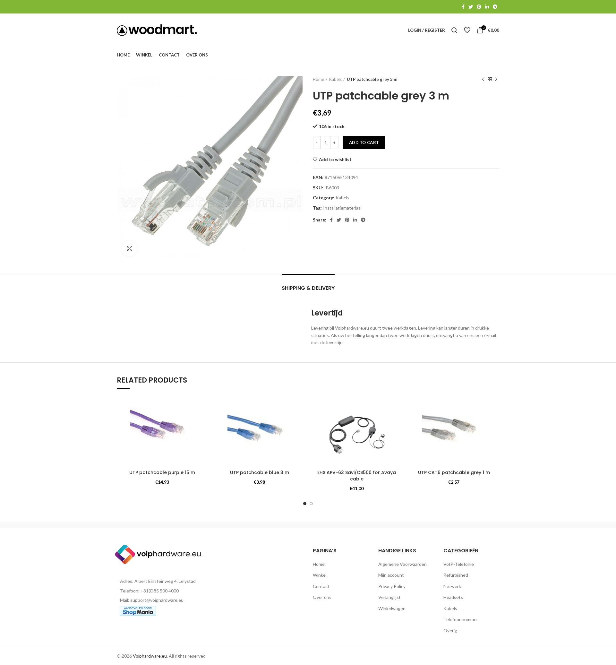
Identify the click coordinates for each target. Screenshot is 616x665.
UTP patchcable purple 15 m (162, 472)
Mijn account (391, 575)
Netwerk (452, 586)
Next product (496, 79)
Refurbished (455, 575)
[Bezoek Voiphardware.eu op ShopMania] (138, 610)
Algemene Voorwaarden (402, 564)
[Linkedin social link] (487, 7)
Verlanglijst (389, 597)
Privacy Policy (392, 586)
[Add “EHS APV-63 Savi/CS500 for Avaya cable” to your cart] (397, 420)
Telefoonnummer (460, 619)
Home (318, 79)
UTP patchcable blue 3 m (259, 472)
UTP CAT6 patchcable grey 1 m (454, 472)
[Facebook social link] (463, 7)
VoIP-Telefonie (458, 564)
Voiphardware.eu (150, 656)
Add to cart (364, 142)
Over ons (322, 597)
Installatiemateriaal (342, 208)
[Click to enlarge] (130, 248)
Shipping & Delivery (308, 288)
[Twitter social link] (470, 7)
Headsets (453, 597)
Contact (321, 586)
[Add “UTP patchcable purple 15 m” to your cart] (203, 420)
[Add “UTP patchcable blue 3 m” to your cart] (300, 420)
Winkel (320, 575)
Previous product (483, 79)
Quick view (203, 435)
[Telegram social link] (495, 7)
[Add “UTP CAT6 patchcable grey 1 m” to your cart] (494, 420)
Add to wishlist (335, 159)
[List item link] (161, 590)
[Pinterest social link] (479, 7)
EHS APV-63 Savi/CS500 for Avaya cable (356, 475)
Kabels (335, 79)
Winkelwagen (392, 608)
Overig (450, 630)
